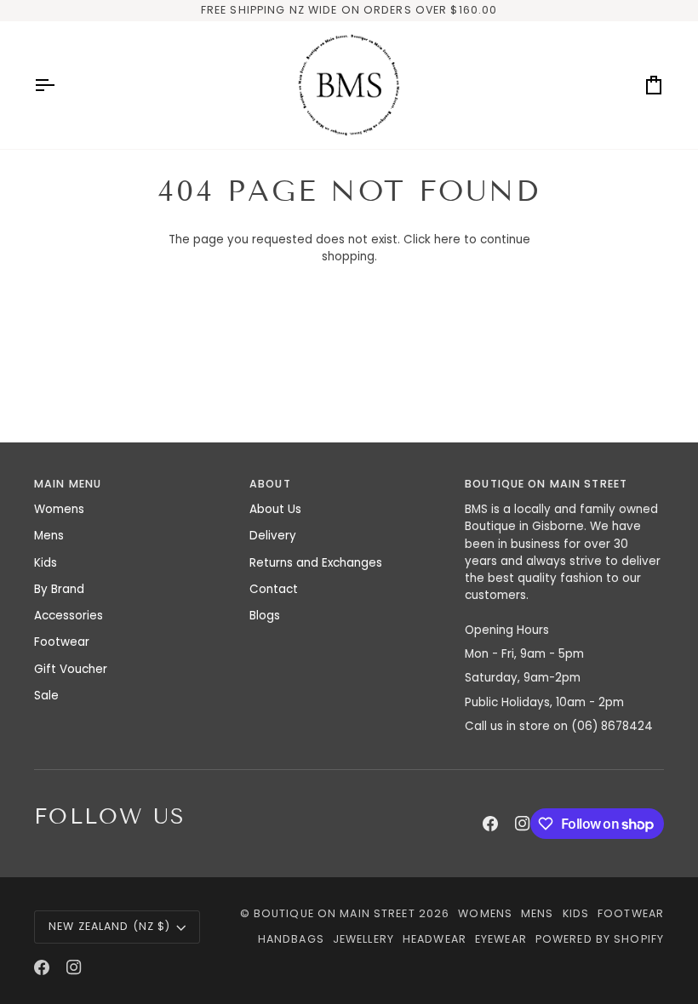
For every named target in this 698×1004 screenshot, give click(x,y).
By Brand (59, 589)
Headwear (434, 939)
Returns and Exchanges (315, 563)
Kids (45, 563)
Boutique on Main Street (334, 913)
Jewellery (363, 939)
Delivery (272, 536)
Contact (273, 589)
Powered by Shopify (599, 939)
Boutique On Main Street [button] (546, 483)
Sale (46, 695)
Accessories (68, 616)
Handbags (291, 939)
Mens (49, 536)
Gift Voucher (70, 669)
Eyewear (501, 939)
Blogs (264, 616)
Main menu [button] (67, 483)
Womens (59, 509)
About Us (275, 509)
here (447, 239)
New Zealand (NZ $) (109, 926)
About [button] (270, 483)
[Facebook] (490, 823)
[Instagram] (522, 823)
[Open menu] (59, 85)
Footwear (61, 642)
